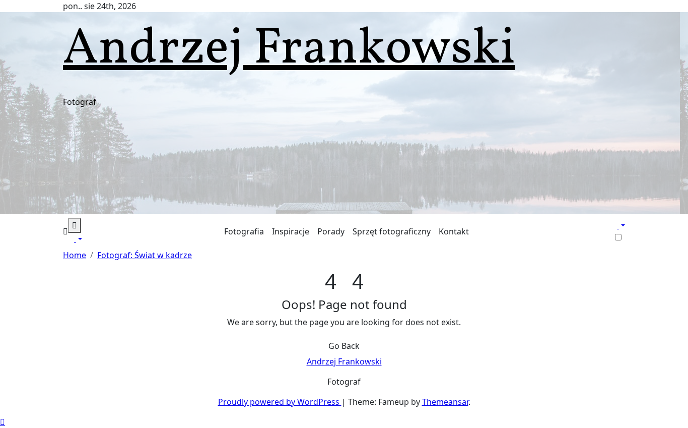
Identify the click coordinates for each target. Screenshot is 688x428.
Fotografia (244, 231)
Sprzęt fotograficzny (392, 231)
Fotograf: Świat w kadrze (144, 255)
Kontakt (454, 231)
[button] (65, 231)
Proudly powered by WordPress (279, 401)
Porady (331, 231)
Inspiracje (290, 231)
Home (74, 255)
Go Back (344, 345)
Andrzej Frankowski (289, 50)
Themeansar (445, 401)
